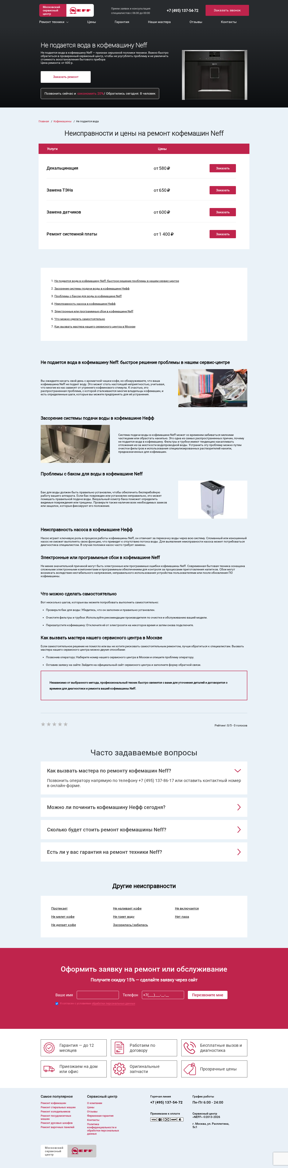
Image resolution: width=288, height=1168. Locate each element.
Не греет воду (124, 917)
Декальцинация (62, 168)
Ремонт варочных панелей (57, 1127)
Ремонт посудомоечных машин (56, 1117)
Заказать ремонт (65, 77)
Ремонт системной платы (72, 234)
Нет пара (182, 917)
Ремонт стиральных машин (58, 1107)
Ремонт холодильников (55, 1111)
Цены (90, 1107)
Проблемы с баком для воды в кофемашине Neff (88, 296)
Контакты (93, 1120)
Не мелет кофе (62, 917)
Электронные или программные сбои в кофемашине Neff (93, 311)
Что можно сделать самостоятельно (79, 319)
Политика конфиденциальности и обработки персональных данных (103, 1129)
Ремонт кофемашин (53, 1103)
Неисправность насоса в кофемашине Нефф (85, 303)
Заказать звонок (227, 10)
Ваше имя (64, 995)
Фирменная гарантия (100, 1115)
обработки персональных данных (113, 1003)
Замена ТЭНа (60, 190)
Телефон (130, 995)
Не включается (187, 908)
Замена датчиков (64, 212)
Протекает (59, 908)
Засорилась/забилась (130, 925)
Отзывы (92, 1111)
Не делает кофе (63, 925)
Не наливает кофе (127, 908)
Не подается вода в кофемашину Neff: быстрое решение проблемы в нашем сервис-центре (116, 281)
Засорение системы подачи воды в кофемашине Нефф (91, 288)
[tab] (144, 771)
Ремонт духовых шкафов (57, 1122)
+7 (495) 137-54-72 (182, 10)
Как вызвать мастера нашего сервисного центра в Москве (94, 326)
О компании (94, 1103)
